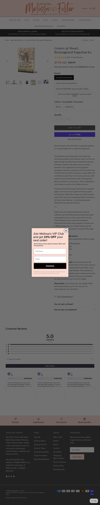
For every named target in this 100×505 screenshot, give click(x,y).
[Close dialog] (66, 230)
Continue (50, 266)
